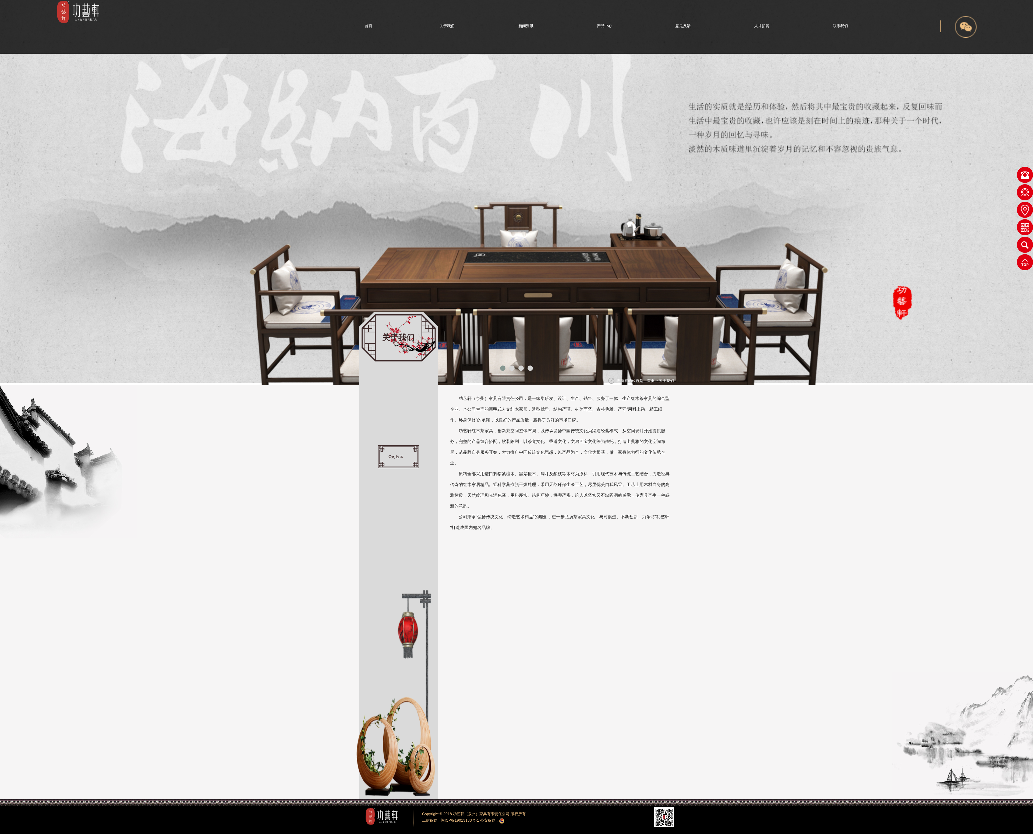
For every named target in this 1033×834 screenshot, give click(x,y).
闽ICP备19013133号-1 (460, 820)
